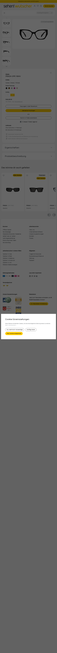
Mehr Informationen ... (11, 325)
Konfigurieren (31, 329)
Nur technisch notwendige (15, 329)
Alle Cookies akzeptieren (14, 333)
